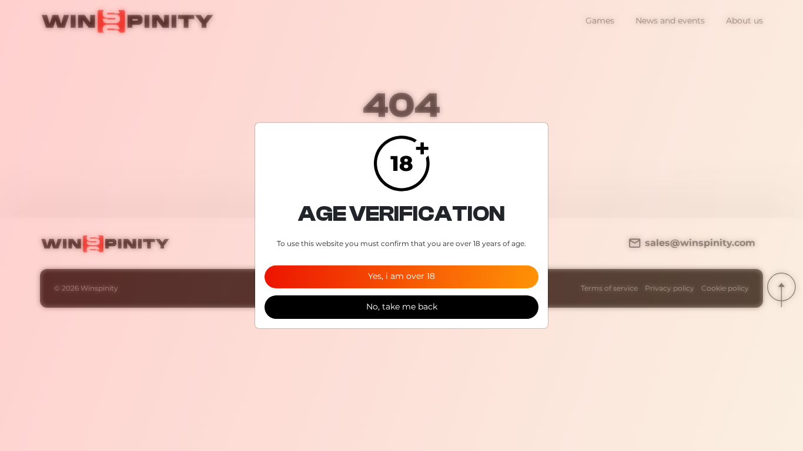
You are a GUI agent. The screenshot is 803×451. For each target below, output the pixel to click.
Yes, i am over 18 (401, 276)
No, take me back (401, 306)
